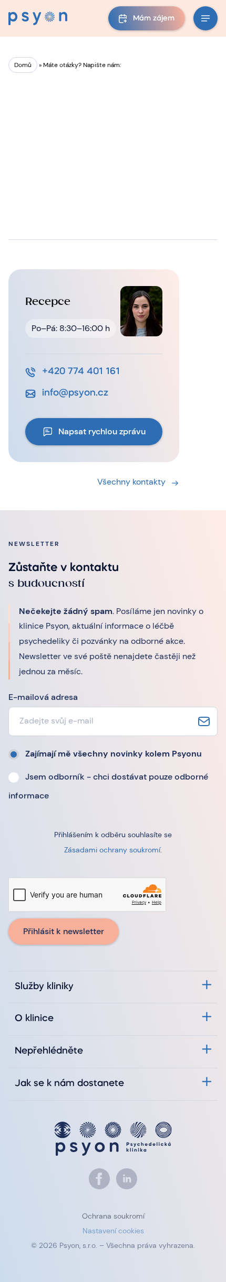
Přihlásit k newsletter (63, 931)
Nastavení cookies (113, 1230)
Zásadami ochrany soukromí (112, 849)
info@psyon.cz (75, 393)
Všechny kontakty (131, 481)
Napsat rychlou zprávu (102, 431)
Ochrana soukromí (113, 1216)
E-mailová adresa (43, 697)
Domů (23, 65)
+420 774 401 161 (81, 371)
